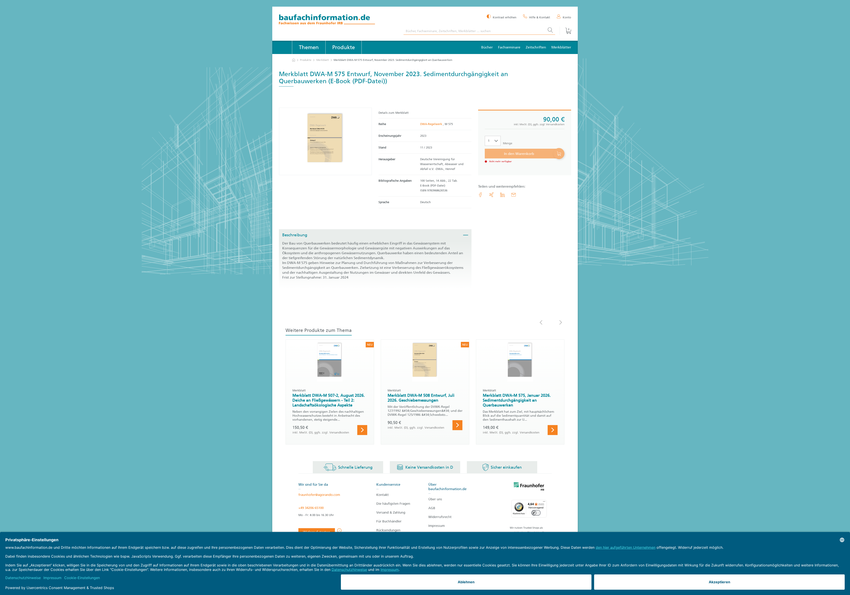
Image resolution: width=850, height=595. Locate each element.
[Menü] (544, 502)
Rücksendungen (388, 530)
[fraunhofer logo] (529, 487)
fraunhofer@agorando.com (319, 495)
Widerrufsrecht (440, 517)
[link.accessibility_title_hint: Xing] (491, 195)
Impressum (436, 526)
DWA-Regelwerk (431, 124)
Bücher (487, 47)
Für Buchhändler (389, 521)
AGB (431, 508)
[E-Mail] (513, 195)
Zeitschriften (536, 47)
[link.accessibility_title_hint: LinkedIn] (502, 195)
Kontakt (382, 495)
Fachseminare (509, 47)
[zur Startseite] (293, 60)
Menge (507, 143)
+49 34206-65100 (311, 508)
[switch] (536, 513)
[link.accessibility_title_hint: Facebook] (480, 195)
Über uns (435, 499)
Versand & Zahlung (390, 512)
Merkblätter (561, 47)
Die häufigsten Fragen (393, 504)
